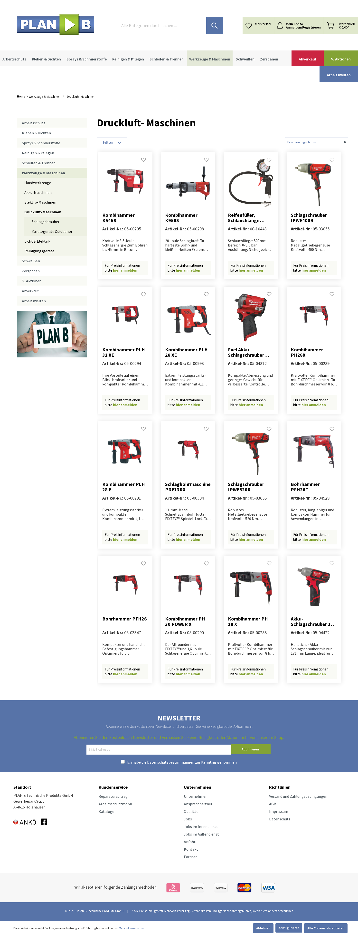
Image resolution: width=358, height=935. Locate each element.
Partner (190, 856)
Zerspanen (31, 270)
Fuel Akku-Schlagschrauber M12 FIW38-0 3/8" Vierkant (247, 352)
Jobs (188, 819)
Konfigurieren (288, 928)
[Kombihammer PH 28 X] (251, 586)
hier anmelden (125, 270)
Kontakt (191, 849)
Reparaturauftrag (113, 796)
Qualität (191, 811)
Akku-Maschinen (38, 192)
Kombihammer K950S (181, 217)
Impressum (278, 811)
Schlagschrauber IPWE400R (309, 217)
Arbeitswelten (34, 300)
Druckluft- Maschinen (42, 211)
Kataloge (106, 811)
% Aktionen (31, 280)
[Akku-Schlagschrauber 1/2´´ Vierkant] (314, 586)
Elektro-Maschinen (40, 202)
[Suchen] (214, 25)
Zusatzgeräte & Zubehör (52, 231)
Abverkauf (30, 290)
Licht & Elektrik (37, 241)
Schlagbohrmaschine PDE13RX (188, 487)
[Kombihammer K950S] (188, 183)
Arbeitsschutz (33, 122)
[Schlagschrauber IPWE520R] (251, 452)
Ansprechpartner (198, 803)
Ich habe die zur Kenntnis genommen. (182, 762)
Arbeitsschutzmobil (115, 803)
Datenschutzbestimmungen (170, 762)
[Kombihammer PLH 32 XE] (125, 317)
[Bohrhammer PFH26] (125, 586)
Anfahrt (190, 841)
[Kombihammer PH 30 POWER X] (188, 586)
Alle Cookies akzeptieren (325, 928)
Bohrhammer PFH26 (124, 619)
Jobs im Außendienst (201, 834)
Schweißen (31, 260)
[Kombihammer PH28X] (314, 317)
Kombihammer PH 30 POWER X (185, 621)
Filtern (109, 142)
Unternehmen (195, 796)
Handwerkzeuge (37, 182)
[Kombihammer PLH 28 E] (125, 452)
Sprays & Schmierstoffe (41, 142)
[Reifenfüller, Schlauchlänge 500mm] (251, 183)
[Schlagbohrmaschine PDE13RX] (188, 452)
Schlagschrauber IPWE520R (246, 487)
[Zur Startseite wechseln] (55, 24)
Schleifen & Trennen (39, 162)
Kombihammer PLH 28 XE (186, 352)
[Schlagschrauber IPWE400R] (314, 183)
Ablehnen (263, 928)
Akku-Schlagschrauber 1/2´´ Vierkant (313, 621)
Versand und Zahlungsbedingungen (298, 796)
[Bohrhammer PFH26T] (314, 452)
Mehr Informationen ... (132, 928)
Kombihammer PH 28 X (248, 621)
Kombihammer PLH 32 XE (123, 352)
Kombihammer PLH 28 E (123, 487)
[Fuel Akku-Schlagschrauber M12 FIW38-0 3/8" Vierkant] (251, 317)
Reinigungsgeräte (39, 250)
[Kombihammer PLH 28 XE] (188, 317)
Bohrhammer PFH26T (305, 487)
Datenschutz (280, 819)
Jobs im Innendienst (201, 826)
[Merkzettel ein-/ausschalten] (143, 161)
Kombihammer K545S (118, 217)
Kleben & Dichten (36, 132)
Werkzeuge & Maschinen (43, 172)
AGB (272, 803)
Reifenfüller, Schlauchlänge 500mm (244, 217)
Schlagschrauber (45, 221)
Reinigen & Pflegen (38, 152)
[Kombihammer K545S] (125, 183)
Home (21, 96)
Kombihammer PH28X (307, 352)
